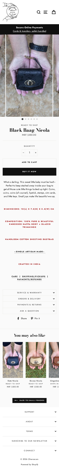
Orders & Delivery (29, 298)
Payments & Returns (29, 304)
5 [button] (34, 119)
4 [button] (31, 119)
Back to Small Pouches (32, 400)
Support (29, 412)
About (29, 421)
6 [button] (37, 119)
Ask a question (29, 311)
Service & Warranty (29, 292)
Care (15, 276)
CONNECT (29, 450)
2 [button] (26, 119)
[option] (29, 29)
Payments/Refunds (29, 279)
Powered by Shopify (29, 464)
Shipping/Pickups (34, 276)
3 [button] (28, 119)
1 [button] (22, 119)
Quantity (29, 146)
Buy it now (29, 171)
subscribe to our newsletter (29, 441)
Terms (29, 431)
